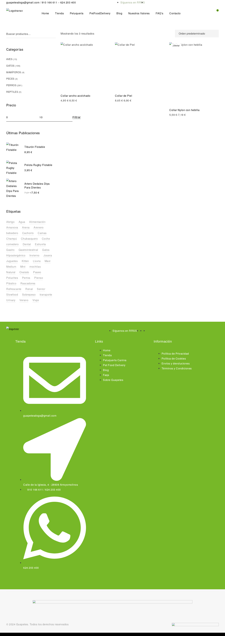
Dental (27, 244)
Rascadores (27, 283)
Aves (9, 59)
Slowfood (12, 294)
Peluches (12, 278)
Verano (23, 300)
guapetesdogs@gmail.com (22, 2)
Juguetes (12, 261)
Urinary (10, 300)
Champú (11, 238)
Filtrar (76, 117)
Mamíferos (13, 72)
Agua (22, 222)
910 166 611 (49, 2)
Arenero (39, 227)
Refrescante (13, 289)
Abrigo (10, 222)
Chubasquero (29, 238)
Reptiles (12, 91)
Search (54, 34)
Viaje (35, 300)
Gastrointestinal (28, 250)
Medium (11, 266)
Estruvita (40, 244)
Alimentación (37, 222)
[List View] (170, 33)
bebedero (12, 233)
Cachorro (28, 233)
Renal (29, 289)
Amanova (12, 227)
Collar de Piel (123, 96)
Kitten (25, 261)
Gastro (10, 250)
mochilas (35, 266)
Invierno (34, 255)
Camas (42, 233)
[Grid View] (164, 33)
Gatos (10, 65)
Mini (23, 266)
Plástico (11, 283)
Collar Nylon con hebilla (184, 110)
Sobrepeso (29, 294)
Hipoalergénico (15, 255)
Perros (11, 85)
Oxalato (24, 272)
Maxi (48, 261)
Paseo (37, 272)
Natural (10, 272)
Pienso (38, 278)
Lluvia (37, 261)
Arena (26, 227)
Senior (41, 289)
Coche (46, 238)
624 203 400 (68, 2)
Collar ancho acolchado (75, 96)
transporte (46, 294)
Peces (10, 78)
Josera (47, 255)
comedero (12, 244)
